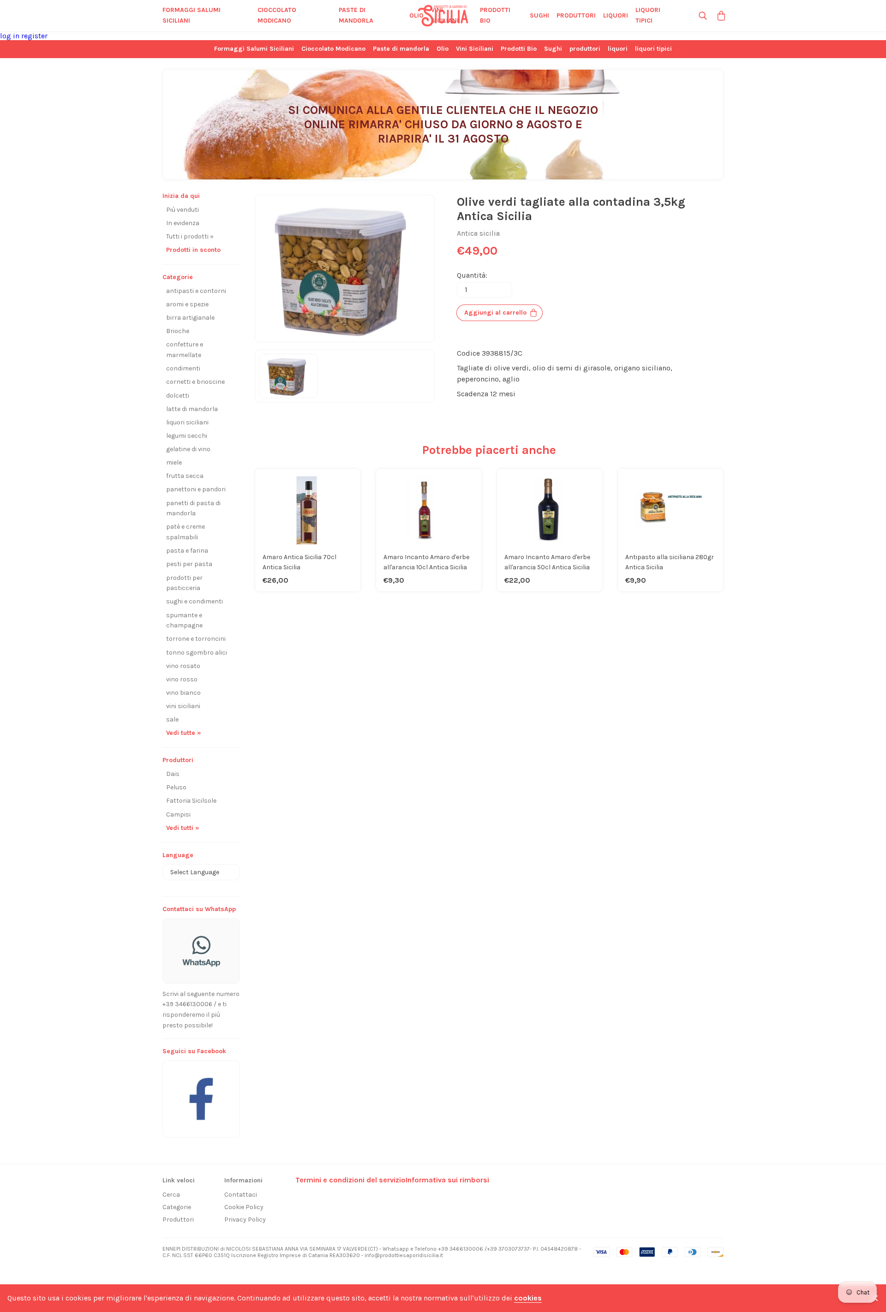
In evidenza (182, 223)
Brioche (177, 331)
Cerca (171, 1195)
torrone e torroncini (196, 639)
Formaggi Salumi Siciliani (191, 15)
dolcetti (177, 396)
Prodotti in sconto (193, 250)
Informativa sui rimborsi (447, 1179)
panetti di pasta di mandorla (193, 508)
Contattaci (240, 1195)
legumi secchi (186, 436)
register (34, 35)
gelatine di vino (188, 449)
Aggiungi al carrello (495, 312)
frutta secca (185, 476)
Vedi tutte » (183, 733)
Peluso (176, 787)
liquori (615, 15)
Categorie (176, 1207)
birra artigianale (190, 318)
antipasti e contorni (196, 291)
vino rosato (183, 666)
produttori (576, 15)
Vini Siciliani (445, 15)
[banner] (201, 1094)
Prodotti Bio (495, 15)
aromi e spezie (187, 304)
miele (174, 462)
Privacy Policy (245, 1219)
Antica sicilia (478, 233)
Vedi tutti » (182, 828)
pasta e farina (187, 551)
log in (10, 35)
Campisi (178, 814)
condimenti (183, 368)
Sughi (539, 15)
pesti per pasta (189, 564)
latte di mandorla (192, 409)
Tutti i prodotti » (190, 236)
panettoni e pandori (196, 489)
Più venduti (182, 210)
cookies (528, 1298)
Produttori (178, 1219)
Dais (173, 774)
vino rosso (182, 679)
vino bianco (183, 693)
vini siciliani (183, 706)
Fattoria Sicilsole (191, 801)
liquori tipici (647, 15)
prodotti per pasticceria (184, 583)
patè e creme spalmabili (185, 532)
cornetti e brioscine (195, 382)
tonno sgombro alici (196, 652)
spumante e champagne (184, 620)
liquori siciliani (187, 422)
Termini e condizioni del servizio (350, 1179)
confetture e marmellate (184, 349)
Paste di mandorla (356, 15)
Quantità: (472, 275)
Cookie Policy (243, 1207)
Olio (416, 15)
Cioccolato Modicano (276, 15)
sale (172, 719)
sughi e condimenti (194, 601)
